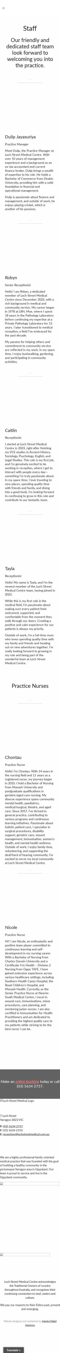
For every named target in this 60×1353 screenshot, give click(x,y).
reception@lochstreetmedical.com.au (26, 1134)
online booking (27, 1081)
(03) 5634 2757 (13, 1126)
